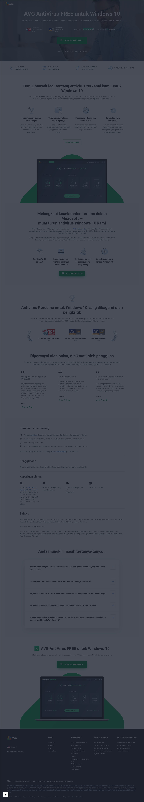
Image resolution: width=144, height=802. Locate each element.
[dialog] (72, 401)
